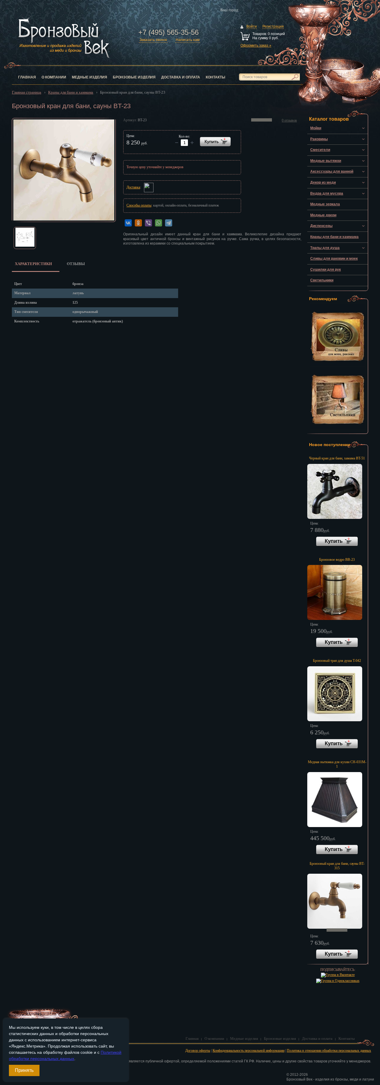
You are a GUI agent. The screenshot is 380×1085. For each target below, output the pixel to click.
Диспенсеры (321, 226)
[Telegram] (168, 222)
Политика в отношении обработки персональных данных (329, 1050)
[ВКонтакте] (128, 222)
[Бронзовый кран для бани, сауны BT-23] (64, 170)
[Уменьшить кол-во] (192, 142)
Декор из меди (323, 182)
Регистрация (273, 26)
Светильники (321, 280)
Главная (27, 77)
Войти (251, 26)
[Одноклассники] (138, 222)
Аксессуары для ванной (331, 171)
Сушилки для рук (325, 269)
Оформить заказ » (255, 45)
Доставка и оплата (180, 77)
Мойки (315, 128)
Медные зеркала (325, 204)
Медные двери (323, 215)
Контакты (215, 77)
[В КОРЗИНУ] (215, 141)
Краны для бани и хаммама (334, 237)
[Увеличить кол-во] (176, 142)
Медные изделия (89, 77)
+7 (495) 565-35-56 (168, 32)
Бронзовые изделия (134, 77)
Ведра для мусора (326, 193)
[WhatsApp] (158, 222)
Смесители (320, 150)
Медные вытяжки (325, 161)
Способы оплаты (138, 205)
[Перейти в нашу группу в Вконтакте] (337, 975)
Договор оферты (197, 1050)
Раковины (319, 139)
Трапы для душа (325, 248)
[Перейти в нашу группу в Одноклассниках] (338, 981)
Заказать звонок (153, 40)
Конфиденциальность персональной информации (248, 1050)
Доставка (133, 187)
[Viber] (148, 222)
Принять (24, 1070)
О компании (54, 77)
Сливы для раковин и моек (334, 258)
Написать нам (188, 40)
